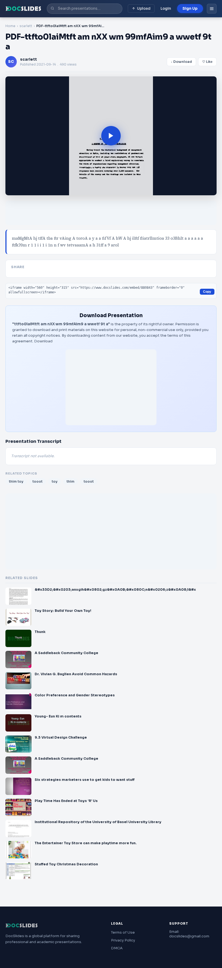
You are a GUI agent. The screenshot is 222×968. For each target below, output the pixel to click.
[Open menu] (212, 9)
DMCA (117, 948)
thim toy (16, 481)
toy (54, 481)
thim (70, 481)
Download (43, 341)
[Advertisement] (111, 387)
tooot (37, 481)
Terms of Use (123, 932)
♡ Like (207, 62)
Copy (207, 291)
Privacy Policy (123, 940)
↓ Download (181, 62)
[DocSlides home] (23, 8)
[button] (111, 135)
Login (166, 8)
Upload (144, 8)
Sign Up (190, 8)
